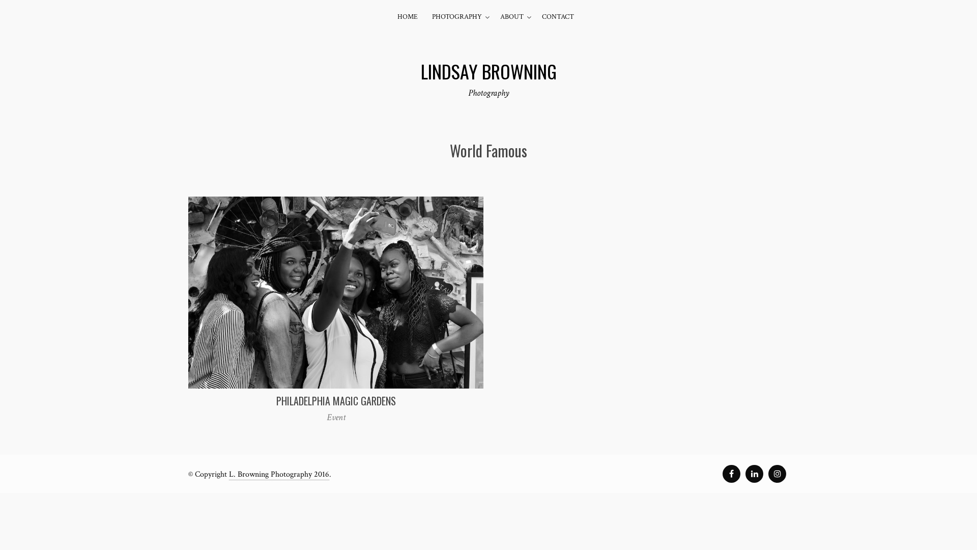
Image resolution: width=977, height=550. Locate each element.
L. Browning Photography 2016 (279, 474)
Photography (457, 16)
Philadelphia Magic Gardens (336, 400)
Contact (558, 16)
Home (407, 16)
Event (336, 417)
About (512, 16)
